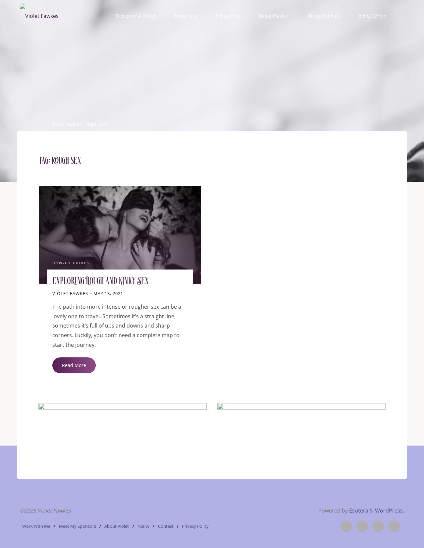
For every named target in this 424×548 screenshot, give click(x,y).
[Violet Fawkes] (39, 15)
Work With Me (36, 526)
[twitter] (346, 526)
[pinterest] (378, 526)
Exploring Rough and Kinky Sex (100, 281)
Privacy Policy (195, 526)
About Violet (116, 526)
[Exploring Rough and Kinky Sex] (120, 235)
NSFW (143, 526)
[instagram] (362, 526)
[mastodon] (394, 526)
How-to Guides (70, 263)
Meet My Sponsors (77, 526)
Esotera (358, 510)
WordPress (389, 510)
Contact (166, 526)
